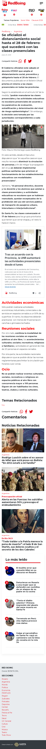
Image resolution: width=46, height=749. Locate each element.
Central (5, 707)
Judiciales (6, 699)
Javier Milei (25, 20)
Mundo (5, 685)
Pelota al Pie (7, 713)
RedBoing (6, 31)
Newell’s (5, 710)
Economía (6, 690)
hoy (3, 405)
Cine (3, 727)
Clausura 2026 (37, 20)
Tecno (4, 715)
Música (5, 729)
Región (5, 696)
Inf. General (6, 721)
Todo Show (6, 735)
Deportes (6, 704)
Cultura (5, 724)
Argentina (18, 31)
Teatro (4, 732)
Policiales (5, 701)
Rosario (5, 679)
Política (5, 687)
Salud (4, 718)
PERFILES (6, 693)
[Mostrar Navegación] (41, 3)
